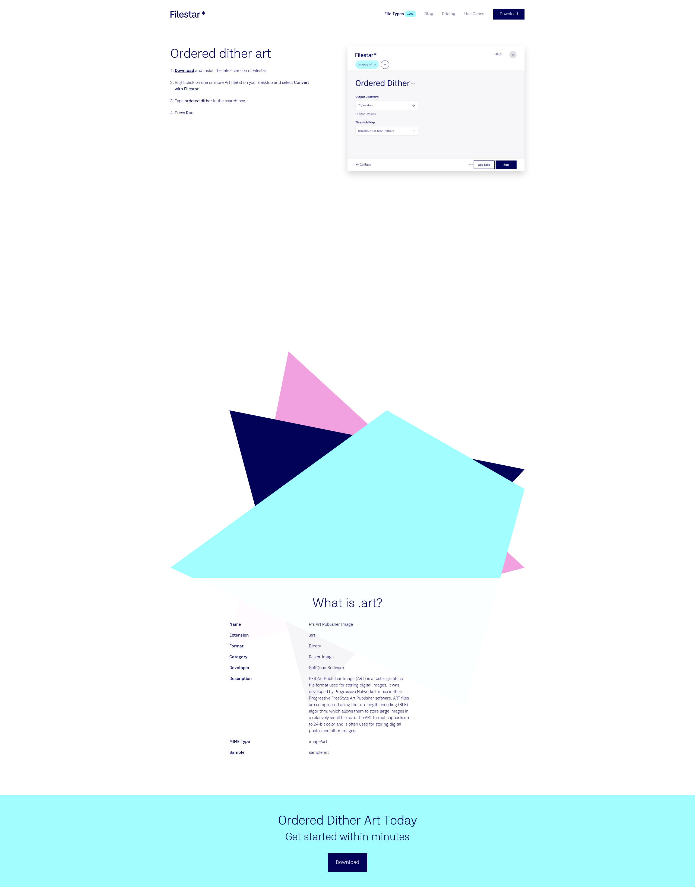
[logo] (187, 14)
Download (184, 71)
